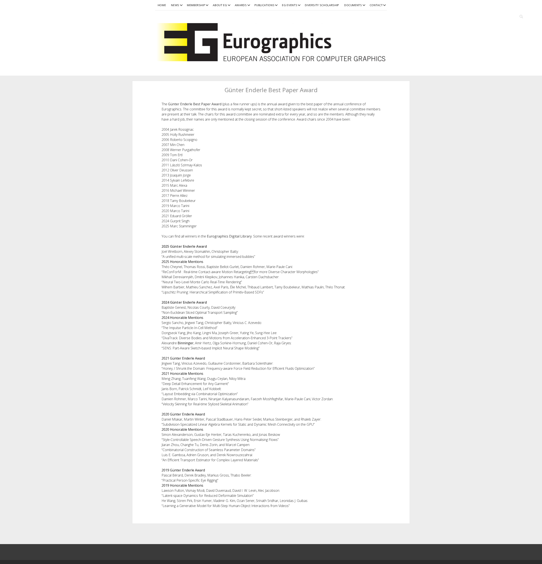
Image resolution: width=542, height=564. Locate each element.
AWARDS (241, 5)
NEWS (175, 5)
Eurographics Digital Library (229, 236)
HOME (162, 5)
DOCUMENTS (353, 5)
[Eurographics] (271, 59)
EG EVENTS (289, 5)
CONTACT (376, 5)
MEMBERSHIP (196, 5)
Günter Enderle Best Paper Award (194, 104)
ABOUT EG (220, 5)
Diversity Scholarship (322, 5)
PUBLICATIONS (264, 5)
